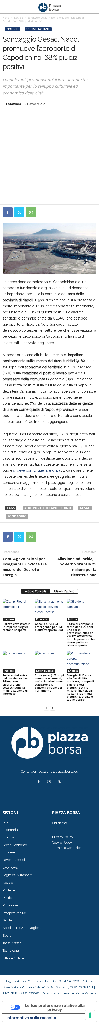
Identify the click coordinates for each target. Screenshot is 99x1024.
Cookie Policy (62, 842)
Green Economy (15, 845)
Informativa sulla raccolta (31, 1017)
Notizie (12, 29)
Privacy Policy (62, 837)
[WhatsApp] (31, 212)
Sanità (7, 920)
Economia (42, 619)
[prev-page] (46, 708)
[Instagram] (50, 782)
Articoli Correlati (35, 591)
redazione (14, 104)
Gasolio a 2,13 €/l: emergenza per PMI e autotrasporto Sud (49, 627)
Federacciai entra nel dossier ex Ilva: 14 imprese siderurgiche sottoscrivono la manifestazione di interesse (15, 684)
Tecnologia (11, 950)
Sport (7, 935)
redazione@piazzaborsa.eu (57, 771)
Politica (8, 898)
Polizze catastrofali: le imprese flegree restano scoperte (16, 627)
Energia (73, 670)
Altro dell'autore (64, 591)
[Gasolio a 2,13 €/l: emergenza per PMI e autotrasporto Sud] (49, 610)
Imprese (9, 619)
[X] (19, 212)
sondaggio (17, 516)
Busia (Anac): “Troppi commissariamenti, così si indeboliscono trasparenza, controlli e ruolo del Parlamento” (49, 682)
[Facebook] (8, 212)
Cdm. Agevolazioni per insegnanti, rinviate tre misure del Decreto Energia (25, 566)
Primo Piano (12, 905)
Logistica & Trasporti (17, 875)
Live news (10, 867)
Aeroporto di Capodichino (47, 508)
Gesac (85, 508)
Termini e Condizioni (67, 848)
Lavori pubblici (45, 670)
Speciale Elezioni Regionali (23, 928)
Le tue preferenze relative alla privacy (55, 1007)
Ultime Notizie (38, 29)
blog (6, 822)
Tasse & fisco (12, 943)
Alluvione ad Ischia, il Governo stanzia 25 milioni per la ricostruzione (76, 566)
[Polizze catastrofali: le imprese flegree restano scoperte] (17, 610)
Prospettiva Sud (14, 913)
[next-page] (52, 708)
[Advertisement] (49, 155)
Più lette (9, 890)
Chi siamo (59, 823)
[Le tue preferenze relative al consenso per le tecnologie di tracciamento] (90, 1015)
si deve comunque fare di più (37, 470)
